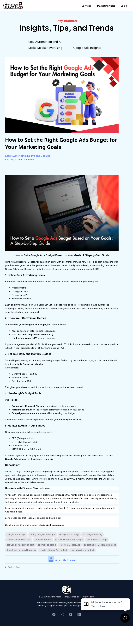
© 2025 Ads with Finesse (50, 597)
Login (124, 5)
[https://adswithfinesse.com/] (13, 5)
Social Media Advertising (45, 47)
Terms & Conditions (71, 597)
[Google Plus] (70, 614)
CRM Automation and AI (45, 41)
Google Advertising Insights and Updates (27, 155)
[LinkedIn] (79, 614)
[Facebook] (54, 614)
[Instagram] (62, 614)
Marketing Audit (106, 5)
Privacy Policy (88, 597)
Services (86, 5)
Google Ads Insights (87, 47)
